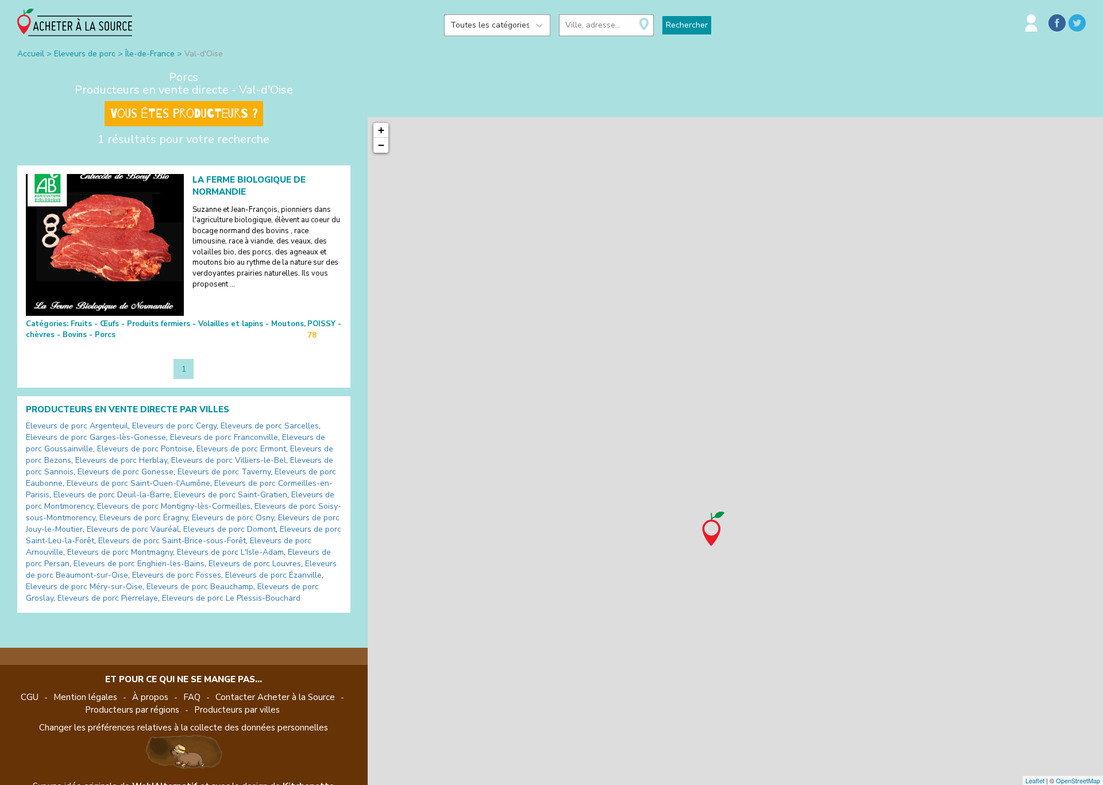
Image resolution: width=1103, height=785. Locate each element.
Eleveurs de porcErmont (241, 448)
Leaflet (1034, 780)
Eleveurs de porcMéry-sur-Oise (84, 586)
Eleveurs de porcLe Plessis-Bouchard (231, 598)
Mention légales (85, 697)
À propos (150, 697)
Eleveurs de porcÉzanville (273, 575)
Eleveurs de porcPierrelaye (107, 598)
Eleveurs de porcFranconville (224, 437)
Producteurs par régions (132, 710)
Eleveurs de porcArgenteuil (77, 425)
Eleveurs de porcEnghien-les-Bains (139, 563)
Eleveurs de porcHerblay (121, 460)
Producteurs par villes (237, 710)
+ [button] (381, 130)
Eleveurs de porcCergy (174, 425)
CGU (29, 697)
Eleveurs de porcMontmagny (120, 552)
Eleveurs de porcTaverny (224, 471)
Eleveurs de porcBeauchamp (199, 586)
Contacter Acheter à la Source (275, 697)
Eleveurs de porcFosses (176, 575)
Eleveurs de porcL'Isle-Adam (230, 552)
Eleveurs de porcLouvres (255, 563)
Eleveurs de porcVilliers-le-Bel (228, 460)
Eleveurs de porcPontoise (144, 448)
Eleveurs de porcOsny (233, 517)
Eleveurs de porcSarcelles (270, 425)
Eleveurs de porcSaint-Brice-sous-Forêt (172, 540)
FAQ (191, 697)
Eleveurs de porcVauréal (133, 529)
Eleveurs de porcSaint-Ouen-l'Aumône (138, 483)
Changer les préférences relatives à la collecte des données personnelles (183, 727)
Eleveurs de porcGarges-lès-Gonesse (96, 437)
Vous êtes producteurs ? (183, 114)
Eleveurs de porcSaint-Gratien (230, 494)
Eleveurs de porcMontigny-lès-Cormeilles (173, 506)
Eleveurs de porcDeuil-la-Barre (111, 494)
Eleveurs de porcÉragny (143, 517)
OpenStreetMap (1078, 780)
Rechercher (687, 25)
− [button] (381, 145)
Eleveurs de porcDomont (229, 529)
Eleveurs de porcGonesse (125, 471)
